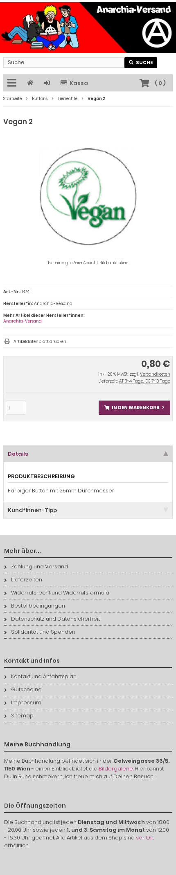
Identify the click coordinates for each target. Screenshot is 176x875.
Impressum (26, 702)
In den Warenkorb (135, 408)
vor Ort (145, 838)
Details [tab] (18, 454)
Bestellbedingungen (38, 606)
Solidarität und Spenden (43, 632)
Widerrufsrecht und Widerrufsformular (61, 593)
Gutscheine (26, 689)
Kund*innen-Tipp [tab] (32, 510)
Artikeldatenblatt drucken (40, 341)
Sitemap (22, 715)
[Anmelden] (48, 83)
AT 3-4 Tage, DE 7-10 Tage (144, 381)
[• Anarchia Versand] (88, 27)
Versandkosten (155, 374)
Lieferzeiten (26, 579)
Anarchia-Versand (22, 321)
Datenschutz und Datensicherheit (55, 619)
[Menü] (13, 83)
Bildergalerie (116, 769)
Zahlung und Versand (39, 566)
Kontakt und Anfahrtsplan (44, 676)
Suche (141, 63)
